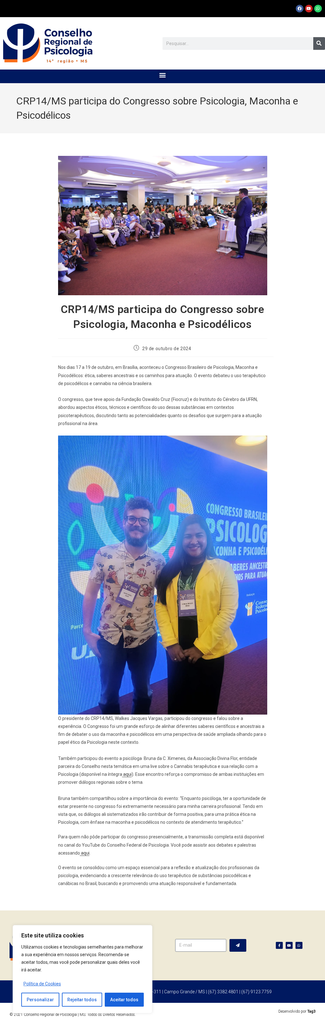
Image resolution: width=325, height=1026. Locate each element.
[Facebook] (299, 8)
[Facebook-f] (279, 945)
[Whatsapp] (318, 8)
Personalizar (40, 999)
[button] (162, 75)
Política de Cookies (42, 983)
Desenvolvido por (296, 1011)
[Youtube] (309, 8)
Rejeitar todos (82, 999)
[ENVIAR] (237, 945)
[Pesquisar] (319, 43)
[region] (82, 969)
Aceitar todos (124, 999)
